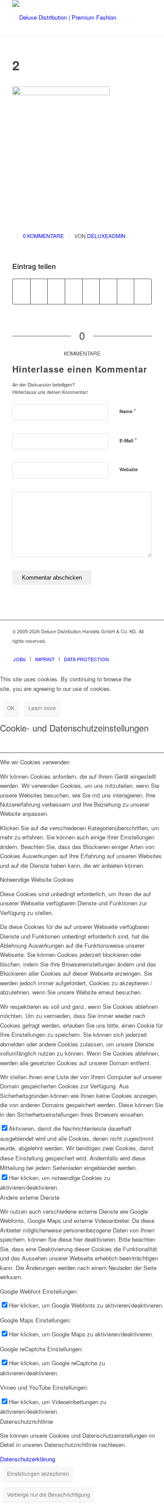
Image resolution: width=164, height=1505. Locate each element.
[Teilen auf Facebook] (21, 291)
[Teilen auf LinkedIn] (73, 291)
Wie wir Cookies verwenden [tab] (35, 762)
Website (128, 469)
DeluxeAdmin (106, 235)
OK (10, 707)
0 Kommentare (43, 235)
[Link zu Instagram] (132, 649)
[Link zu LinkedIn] (145, 649)
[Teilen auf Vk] (108, 291)
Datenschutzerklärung (27, 1459)
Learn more (42, 707)
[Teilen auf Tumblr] (91, 291)
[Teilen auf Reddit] (125, 291)
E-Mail (128, 440)
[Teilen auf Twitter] (39, 291)
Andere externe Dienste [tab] (29, 1197)
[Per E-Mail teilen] (142, 291)
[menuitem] (19, 659)
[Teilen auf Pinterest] (56, 291)
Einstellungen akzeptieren (38, 1473)
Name (127, 411)
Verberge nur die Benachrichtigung (48, 1494)
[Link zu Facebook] (119, 649)
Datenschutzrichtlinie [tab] (26, 1421)
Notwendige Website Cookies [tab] (37, 879)
